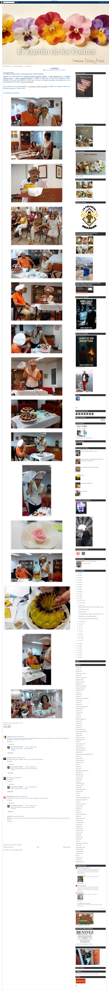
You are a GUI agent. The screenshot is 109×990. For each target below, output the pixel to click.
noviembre (81, 602)
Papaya (77, 781)
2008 (78, 657)
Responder (9, 741)
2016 (78, 596)
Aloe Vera (78, 671)
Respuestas (11, 744)
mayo (80, 631)
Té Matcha (78, 849)
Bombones (78, 683)
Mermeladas (78, 774)
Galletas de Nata (82, 611)
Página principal (6, 66)
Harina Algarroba (79, 748)
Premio (77, 801)
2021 (78, 584)
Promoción (78, 805)
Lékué (77, 768)
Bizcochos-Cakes (80, 677)
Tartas (77, 845)
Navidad (78, 779)
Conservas (78, 712)
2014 (78, 643)
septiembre (81, 621)
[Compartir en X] (7, 727)
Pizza (77, 793)
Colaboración (79, 708)
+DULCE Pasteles (27, 82)
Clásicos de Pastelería (81, 706)
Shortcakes (78, 826)
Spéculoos (78, 836)
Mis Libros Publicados (18, 66)
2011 (78, 650)
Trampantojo (79, 851)
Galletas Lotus (79, 737)
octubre (80, 605)
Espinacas (78, 725)
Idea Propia (78, 760)
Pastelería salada (80, 789)
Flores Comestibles (80, 731)
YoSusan (9, 736)
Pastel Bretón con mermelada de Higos (87, 616)
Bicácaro (78, 675)
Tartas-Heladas (79, 847)
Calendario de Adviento (81, 698)
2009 (78, 655)
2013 (78, 645)
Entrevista (78, 723)
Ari (8, 777)
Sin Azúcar (78, 828)
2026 (78, 573)
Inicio (38, 847)
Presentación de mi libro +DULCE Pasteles (88, 618)
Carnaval (78, 702)
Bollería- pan (79, 681)
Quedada (78, 808)
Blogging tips (55, 0)
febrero (80, 638)
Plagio (77, 795)
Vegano (77, 859)
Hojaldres (78, 758)
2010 (78, 652)
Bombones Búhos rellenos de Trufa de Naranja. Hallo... (91, 606)
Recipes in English (80, 814)
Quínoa (77, 810)
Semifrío (78, 824)
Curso (77, 714)
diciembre (81, 600)
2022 (78, 582)
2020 (78, 587)
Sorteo (77, 834)
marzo (80, 635)
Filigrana (78, 727)
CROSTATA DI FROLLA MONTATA (91, 876)
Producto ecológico (80, 803)
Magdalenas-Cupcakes (81, 770)
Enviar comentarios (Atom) (16, 849)
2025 (78, 575)
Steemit (77, 839)
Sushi (77, 841)
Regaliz (77, 816)
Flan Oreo (82, 475)
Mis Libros (9, 724)
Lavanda (78, 766)
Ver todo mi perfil (86, 563)
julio (80, 626)
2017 (78, 594)
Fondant (78, 733)
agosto (80, 624)
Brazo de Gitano (79, 687)
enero (80, 640)
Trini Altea (9, 757)
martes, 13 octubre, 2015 (18, 816)
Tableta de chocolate (80, 843)
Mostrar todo (103, 908)
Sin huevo (78, 832)
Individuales (78, 762)
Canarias (78, 700)
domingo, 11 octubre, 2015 (18, 736)
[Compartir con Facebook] (8, 727)
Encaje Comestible (80, 719)
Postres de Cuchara (80, 799)
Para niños (78, 785)
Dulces (77, 716)
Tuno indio (78, 853)
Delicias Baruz (10, 796)
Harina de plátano (80, 750)
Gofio (77, 741)
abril (80, 633)
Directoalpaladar (81, 885)
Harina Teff (78, 752)
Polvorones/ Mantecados (81, 797)
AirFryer (77, 669)
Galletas (78, 735)
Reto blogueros (79, 818)
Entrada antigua (66, 847)
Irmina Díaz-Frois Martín (14, 722)
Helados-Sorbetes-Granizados (83, 754)
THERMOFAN (80, 893)
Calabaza (78, 696)
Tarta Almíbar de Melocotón (86, 483)
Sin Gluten (78, 830)
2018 (78, 591)
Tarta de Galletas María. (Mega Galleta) (89, 467)
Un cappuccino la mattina (83, 903)
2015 (78, 598)
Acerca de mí (28, 66)
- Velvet (77, 667)
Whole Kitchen (79, 861)
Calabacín (78, 694)
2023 (78, 580)
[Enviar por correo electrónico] (4, 727)
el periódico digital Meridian (37, 86)
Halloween (78, 745)
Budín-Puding (79, 690)
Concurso (78, 710)
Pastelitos (78, 791)
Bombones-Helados (80, 685)
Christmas (78, 704)
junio (80, 628)
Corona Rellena (83, 491)
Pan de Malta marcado (83, 609)
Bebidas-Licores (79, 673)
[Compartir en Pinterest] (10, 727)
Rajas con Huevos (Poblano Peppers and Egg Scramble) (89, 904)
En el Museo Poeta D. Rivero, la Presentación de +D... (91, 613)
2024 (78, 577)
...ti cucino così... (81, 875)
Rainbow (78, 812)
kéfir (77, 764)
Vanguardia (78, 857)
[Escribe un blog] (5, 727)
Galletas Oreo (79, 739)
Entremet (78, 721)
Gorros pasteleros (80, 743)
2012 (78, 648)
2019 (78, 589)
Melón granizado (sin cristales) (90, 894)
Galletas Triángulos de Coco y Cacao (88, 451)
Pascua (77, 787)
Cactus (77, 692)
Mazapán (78, 772)
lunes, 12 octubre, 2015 (30, 746)
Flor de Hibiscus (79, 729)
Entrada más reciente (8, 847)
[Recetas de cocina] (80, 983)
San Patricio (78, 820)
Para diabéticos (79, 783)
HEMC (77, 756)
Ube (77, 855)
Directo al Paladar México (83, 868)
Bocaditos (78, 679)
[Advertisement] (90, 111)
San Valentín (79, 822)
